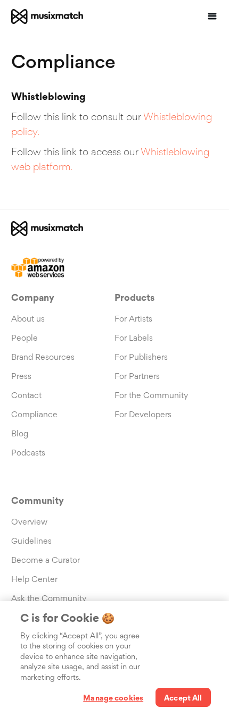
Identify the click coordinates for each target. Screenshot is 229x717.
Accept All (183, 697)
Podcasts (28, 453)
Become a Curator (45, 560)
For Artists (133, 319)
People (24, 338)
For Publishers (141, 357)
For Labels (133, 338)
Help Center (34, 579)
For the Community (151, 395)
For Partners (137, 376)
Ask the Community (48, 598)
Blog (19, 433)
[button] (212, 16)
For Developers (142, 414)
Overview (29, 522)
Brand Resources (43, 357)
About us (28, 319)
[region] (114, 659)
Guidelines (31, 541)
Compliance (34, 414)
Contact (26, 395)
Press (21, 376)
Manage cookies (113, 697)
